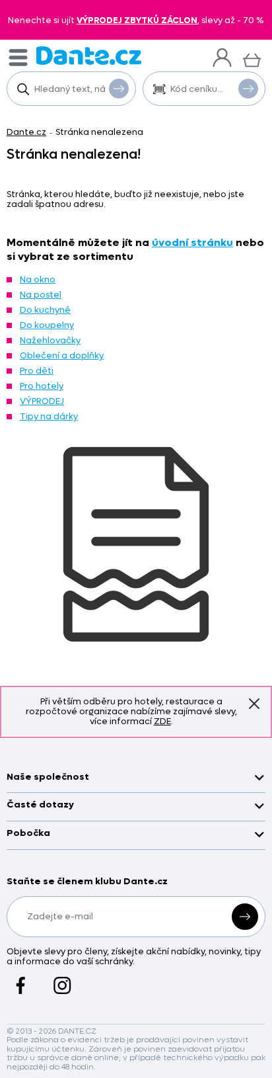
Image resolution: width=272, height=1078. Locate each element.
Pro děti (36, 370)
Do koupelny (47, 325)
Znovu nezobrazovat (254, 703)
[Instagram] (62, 979)
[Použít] (248, 89)
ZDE (162, 721)
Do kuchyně (45, 309)
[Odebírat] (245, 916)
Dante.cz (26, 132)
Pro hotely (41, 386)
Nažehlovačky (50, 340)
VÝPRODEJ (42, 401)
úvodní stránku (192, 242)
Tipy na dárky (49, 416)
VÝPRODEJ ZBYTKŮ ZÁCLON (137, 20)
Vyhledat (119, 89)
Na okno (37, 279)
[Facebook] (21, 979)
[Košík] (251, 58)
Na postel (40, 294)
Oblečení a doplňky (62, 355)
